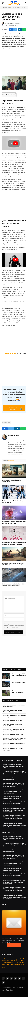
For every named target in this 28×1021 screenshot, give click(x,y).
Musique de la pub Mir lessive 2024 (12, 720)
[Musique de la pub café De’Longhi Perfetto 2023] (14, 471)
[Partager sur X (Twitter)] (15, 29)
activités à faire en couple (13, 962)
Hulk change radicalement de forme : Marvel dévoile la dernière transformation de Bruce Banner (14, 825)
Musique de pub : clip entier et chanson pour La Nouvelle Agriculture (13, 730)
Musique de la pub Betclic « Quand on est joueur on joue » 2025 (14, 744)
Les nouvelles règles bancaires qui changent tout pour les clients (12, 797)
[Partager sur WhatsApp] (24, 29)
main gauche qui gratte (13, 966)
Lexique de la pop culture (16, 959)
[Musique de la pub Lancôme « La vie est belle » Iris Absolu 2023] (14, 513)
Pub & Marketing (12, 7)
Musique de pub (19, 7)
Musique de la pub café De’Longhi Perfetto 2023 (12, 481)
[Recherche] (25, 3)
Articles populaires (6, 989)
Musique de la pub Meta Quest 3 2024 (13, 734)
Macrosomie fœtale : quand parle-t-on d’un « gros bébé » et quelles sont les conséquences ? (14, 803)
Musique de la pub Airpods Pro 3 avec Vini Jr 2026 (19, 683)
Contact (12, 990)
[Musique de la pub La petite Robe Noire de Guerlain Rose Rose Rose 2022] (14, 533)
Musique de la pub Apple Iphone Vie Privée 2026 (18, 691)
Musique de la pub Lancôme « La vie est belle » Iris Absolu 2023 (14, 522)
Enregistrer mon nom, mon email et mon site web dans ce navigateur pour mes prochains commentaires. (14, 625)
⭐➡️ (15, 408)
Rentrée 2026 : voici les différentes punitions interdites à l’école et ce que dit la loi (14, 766)
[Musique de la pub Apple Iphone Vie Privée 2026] (6, 693)
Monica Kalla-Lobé (11, 23)
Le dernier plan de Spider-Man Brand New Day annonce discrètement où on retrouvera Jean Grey (14, 791)
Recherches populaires (16, 989)
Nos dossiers (5, 959)
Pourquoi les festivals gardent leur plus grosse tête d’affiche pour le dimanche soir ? (14, 773)
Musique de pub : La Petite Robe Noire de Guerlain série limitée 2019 (13, 585)
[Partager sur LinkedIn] (20, 29)
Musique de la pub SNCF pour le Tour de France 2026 (19, 674)
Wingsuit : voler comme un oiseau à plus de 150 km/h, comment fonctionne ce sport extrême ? (14, 810)
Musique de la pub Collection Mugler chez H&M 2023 (13, 501)
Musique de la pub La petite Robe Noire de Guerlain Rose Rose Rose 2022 (14, 543)
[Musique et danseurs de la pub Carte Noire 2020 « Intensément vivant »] (14, 554)
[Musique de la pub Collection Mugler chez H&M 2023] (14, 492)
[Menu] (3, 3)
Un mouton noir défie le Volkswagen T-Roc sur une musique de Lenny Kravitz (14, 738)
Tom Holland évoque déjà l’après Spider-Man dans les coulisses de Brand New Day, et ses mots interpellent (14, 784)
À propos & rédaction (21, 987)
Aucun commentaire (13, 25)
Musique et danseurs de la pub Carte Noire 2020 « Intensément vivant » (13, 564)
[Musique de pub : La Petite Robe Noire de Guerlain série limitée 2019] (14, 575)
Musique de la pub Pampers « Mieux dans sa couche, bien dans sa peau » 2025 (14, 716)
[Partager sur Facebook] (11, 29)
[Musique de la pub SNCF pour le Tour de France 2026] (6, 676)
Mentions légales (5, 990)
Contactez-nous (14, 945)
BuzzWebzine (4, 7)
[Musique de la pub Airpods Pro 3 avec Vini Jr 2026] (6, 684)
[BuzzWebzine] (14, 3)
